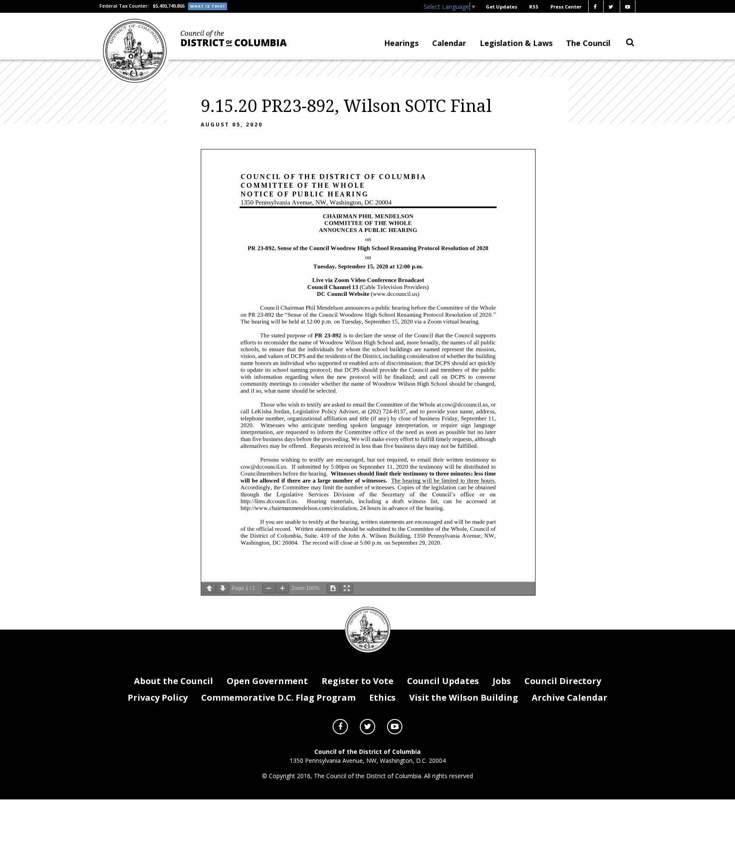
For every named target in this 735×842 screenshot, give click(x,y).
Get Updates (501, 6)
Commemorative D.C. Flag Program (278, 697)
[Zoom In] (282, 588)
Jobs (502, 681)
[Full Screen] (346, 588)
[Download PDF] (333, 588)
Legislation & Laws (516, 43)
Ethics (382, 697)
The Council (588, 43)
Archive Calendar (569, 697)
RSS (533, 6)
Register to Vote (357, 681)
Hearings (401, 43)
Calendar (449, 43)
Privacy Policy (158, 697)
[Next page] (223, 588)
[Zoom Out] (268, 588)
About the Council (173, 681)
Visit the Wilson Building (463, 697)
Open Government (267, 681)
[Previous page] (209, 588)
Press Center (565, 6)
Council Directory (562, 681)
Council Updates (443, 681)
